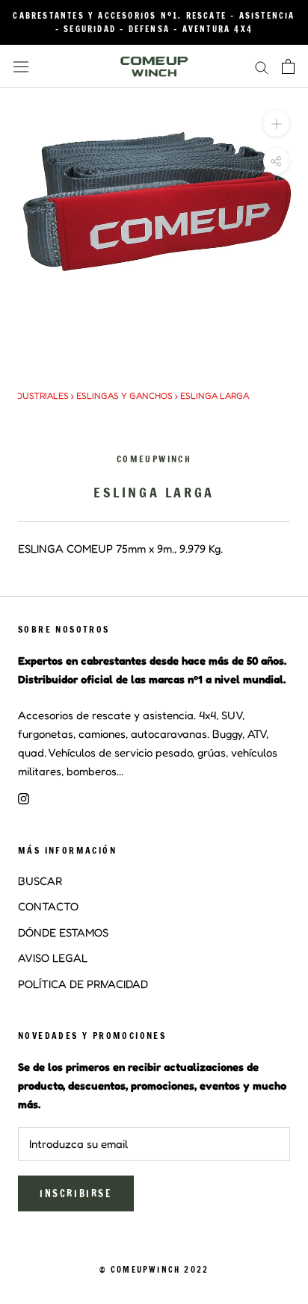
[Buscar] (261, 66)
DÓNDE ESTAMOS (63, 932)
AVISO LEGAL (52, 958)
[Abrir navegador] (20, 66)
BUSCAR (40, 881)
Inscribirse (76, 1193)
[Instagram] (23, 798)
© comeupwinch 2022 (154, 1270)
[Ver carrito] (288, 66)
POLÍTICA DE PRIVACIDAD (83, 984)
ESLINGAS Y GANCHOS (124, 395)
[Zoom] (276, 124)
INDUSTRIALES (38, 395)
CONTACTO (48, 906)
